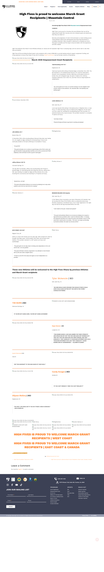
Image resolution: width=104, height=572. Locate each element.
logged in (20, 469)
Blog (78, 1)
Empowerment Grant (54, 456)
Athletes (48, 456)
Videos (87, 1)
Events (71, 6)
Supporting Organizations (84, 494)
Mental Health (53, 501)
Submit (11, 506)
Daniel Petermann (17, 353)
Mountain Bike (70, 493)
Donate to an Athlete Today (20, 453)
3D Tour (69, 1)
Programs (52, 6)
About (45, 6)
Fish (68, 494)
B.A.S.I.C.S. (52, 493)
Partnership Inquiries (83, 493)
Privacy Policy (85, 515)
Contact (97, 1)
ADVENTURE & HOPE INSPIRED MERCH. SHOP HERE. (31, 1)
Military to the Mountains (56, 494)
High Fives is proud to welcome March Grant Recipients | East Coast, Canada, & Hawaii (71, 459)
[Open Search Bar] (100, 6)
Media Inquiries (81, 491)
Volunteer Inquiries (82, 498)
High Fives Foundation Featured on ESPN (23, 459)
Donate (95, 6)
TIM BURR (16, 303)
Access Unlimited (54, 503)
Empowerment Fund (55, 491)
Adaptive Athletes (79, 6)
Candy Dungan (58, 372)
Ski (68, 489)
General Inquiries (82, 489)
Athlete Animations (54, 500)
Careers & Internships (83, 496)
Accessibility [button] (94, 515)
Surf (68, 491)
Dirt (68, 496)
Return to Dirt (53, 498)
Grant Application (62, 6)
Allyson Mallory (19, 396)
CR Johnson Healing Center (56, 496)
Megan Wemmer (56, 326)
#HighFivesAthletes (49, 55)
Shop (88, 6)
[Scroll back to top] (96, 554)
